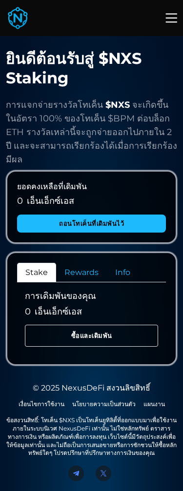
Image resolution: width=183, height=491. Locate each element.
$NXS (117, 104)
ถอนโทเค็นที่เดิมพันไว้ (91, 223)
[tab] (36, 272)
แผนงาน (154, 404)
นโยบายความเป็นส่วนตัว (104, 404)
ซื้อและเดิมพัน (91, 335)
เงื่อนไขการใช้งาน (41, 404)
